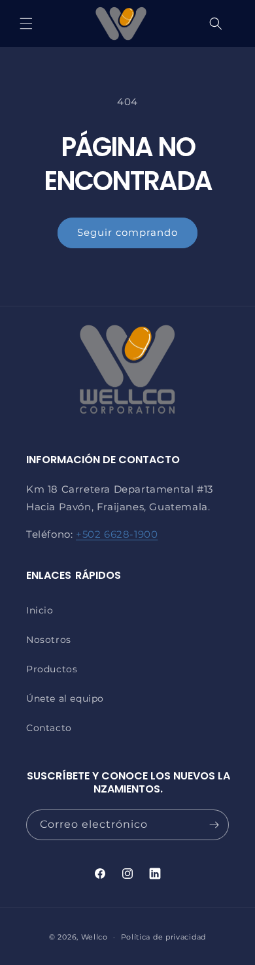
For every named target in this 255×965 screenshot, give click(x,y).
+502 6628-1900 (117, 534)
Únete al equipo (65, 698)
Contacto (49, 728)
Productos (51, 669)
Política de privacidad (163, 936)
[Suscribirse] (213, 825)
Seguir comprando (127, 232)
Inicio (40, 610)
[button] (26, 23)
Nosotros (48, 640)
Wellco (94, 936)
